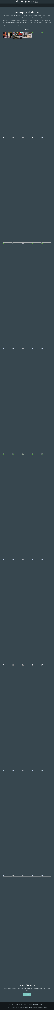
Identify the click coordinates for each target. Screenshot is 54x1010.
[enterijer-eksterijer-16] (27, 927)
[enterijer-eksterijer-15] (46, 822)
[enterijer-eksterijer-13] (17, 611)
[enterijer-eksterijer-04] (27, 611)
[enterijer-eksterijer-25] (46, 189)
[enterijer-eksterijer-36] (7, 717)
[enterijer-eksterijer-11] (7, 34)
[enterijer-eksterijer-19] (7, 189)
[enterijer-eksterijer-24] (37, 189)
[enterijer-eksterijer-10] (46, 84)
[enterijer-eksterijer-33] (17, 822)
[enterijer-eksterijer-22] (46, 717)
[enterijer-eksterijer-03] (37, 717)
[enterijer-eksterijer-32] (17, 927)
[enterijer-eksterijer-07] (46, 400)
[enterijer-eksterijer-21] (7, 400)
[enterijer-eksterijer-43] (7, 295)
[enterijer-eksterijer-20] (27, 189)
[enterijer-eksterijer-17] (37, 84)
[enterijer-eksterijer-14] (17, 295)
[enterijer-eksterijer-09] (17, 189)
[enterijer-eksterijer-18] (7, 506)
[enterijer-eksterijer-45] (17, 717)
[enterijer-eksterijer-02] (27, 717)
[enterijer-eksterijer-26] (27, 400)
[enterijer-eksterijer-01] (37, 611)
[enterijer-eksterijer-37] (46, 295)
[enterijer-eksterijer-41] (7, 611)
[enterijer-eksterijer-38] (27, 822)
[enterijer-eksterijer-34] (37, 400)
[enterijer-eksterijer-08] (17, 506)
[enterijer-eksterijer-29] (7, 927)
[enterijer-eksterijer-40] (17, 400)
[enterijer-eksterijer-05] (37, 822)
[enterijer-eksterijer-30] (46, 611)
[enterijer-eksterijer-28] (27, 34)
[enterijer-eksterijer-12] (46, 927)
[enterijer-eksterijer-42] (37, 295)
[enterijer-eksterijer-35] (27, 295)
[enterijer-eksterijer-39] (37, 506)
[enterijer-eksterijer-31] (46, 506)
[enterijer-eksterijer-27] (37, 927)
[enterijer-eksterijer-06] (27, 506)
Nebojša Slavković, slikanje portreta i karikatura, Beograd (33, 1007)
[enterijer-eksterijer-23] (7, 822)
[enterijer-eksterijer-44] (17, 35)
